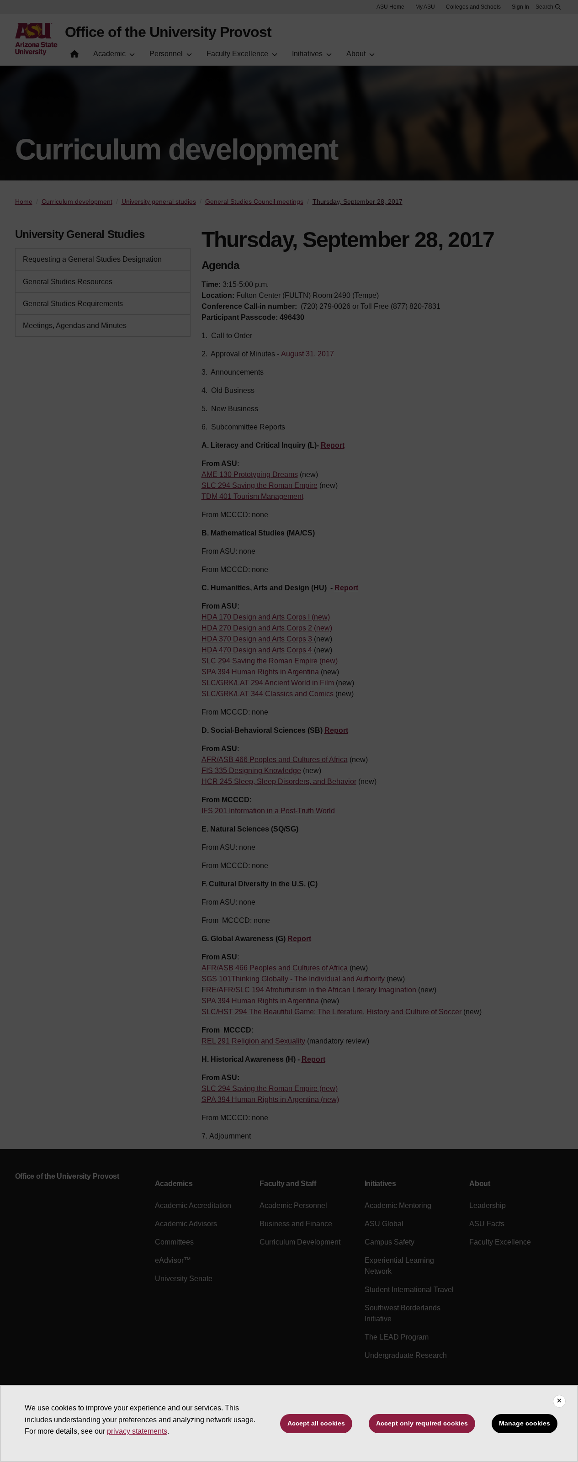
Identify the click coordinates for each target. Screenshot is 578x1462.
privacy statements (137, 1431)
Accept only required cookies (422, 1423)
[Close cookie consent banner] (559, 1401)
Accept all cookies (316, 1423)
